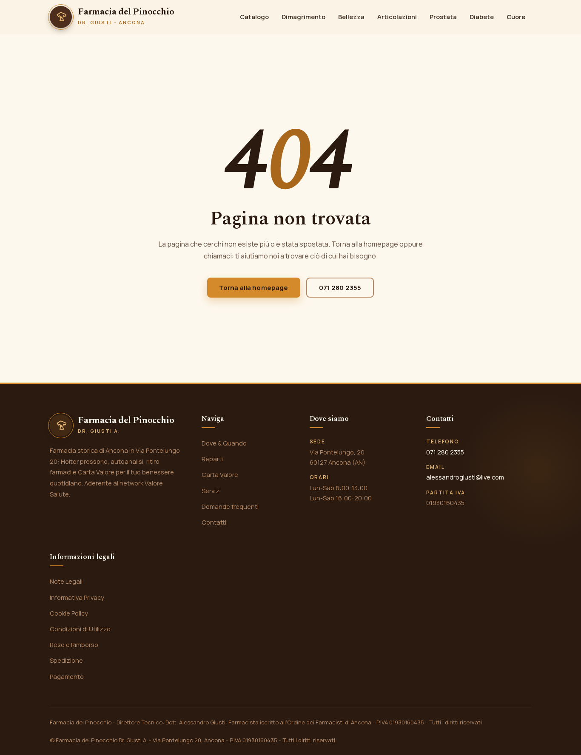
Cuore (516, 16)
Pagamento (67, 676)
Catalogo (254, 16)
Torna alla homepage (253, 287)
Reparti (212, 458)
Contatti (214, 522)
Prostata (443, 16)
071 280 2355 (340, 287)
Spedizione (66, 660)
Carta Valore (220, 474)
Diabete (482, 16)
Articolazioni (397, 16)
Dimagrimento (303, 16)
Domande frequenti (230, 506)
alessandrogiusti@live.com (465, 477)
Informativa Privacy (77, 597)
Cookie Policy (69, 613)
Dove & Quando (224, 443)
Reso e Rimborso (74, 644)
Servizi (211, 490)
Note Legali (66, 581)
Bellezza (351, 16)
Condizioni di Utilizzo (80, 628)
